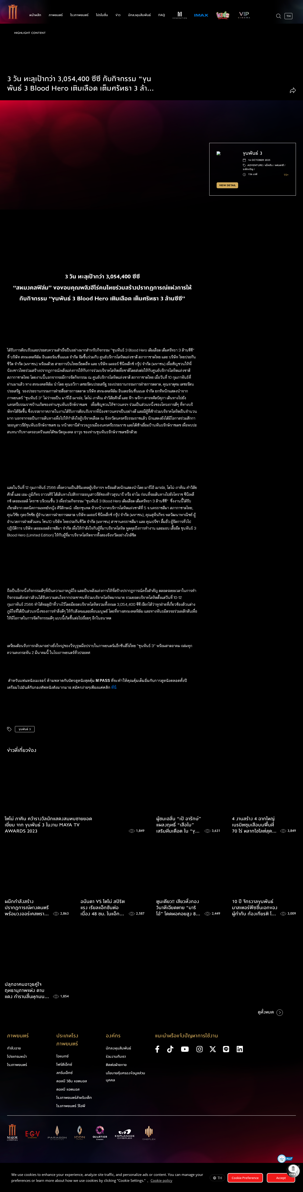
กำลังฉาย (14, 1048)
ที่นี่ (114, 687)
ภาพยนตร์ (56, 15)
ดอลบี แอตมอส (68, 1089)
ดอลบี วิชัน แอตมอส (71, 1081)
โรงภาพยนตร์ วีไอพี (70, 1106)
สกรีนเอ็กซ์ (64, 1072)
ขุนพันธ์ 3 (25, 729)
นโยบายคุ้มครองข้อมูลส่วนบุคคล (125, 1076)
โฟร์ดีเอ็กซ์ (64, 1064)
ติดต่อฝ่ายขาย (116, 1064)
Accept (281, 1178)
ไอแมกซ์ (62, 1056)
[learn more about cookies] (174, 1181)
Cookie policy (161, 1180)
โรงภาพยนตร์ (79, 15)
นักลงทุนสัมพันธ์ (139, 15)
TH (220, 1177)
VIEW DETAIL (227, 185)
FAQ (161, 15)
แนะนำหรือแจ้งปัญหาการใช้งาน (186, 1035)
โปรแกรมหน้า (17, 1056)
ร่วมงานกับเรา (116, 1056)
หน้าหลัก (35, 15)
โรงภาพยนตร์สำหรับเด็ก (74, 1097)
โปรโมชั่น (102, 15)
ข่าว (118, 15)
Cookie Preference (245, 1178)
